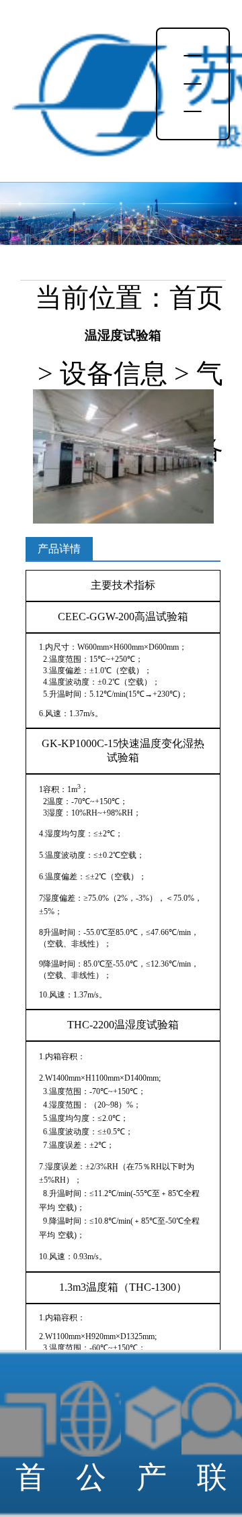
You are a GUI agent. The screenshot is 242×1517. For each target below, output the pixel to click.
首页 (196, 298)
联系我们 (212, 1488)
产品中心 (151, 1488)
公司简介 (91, 1488)
